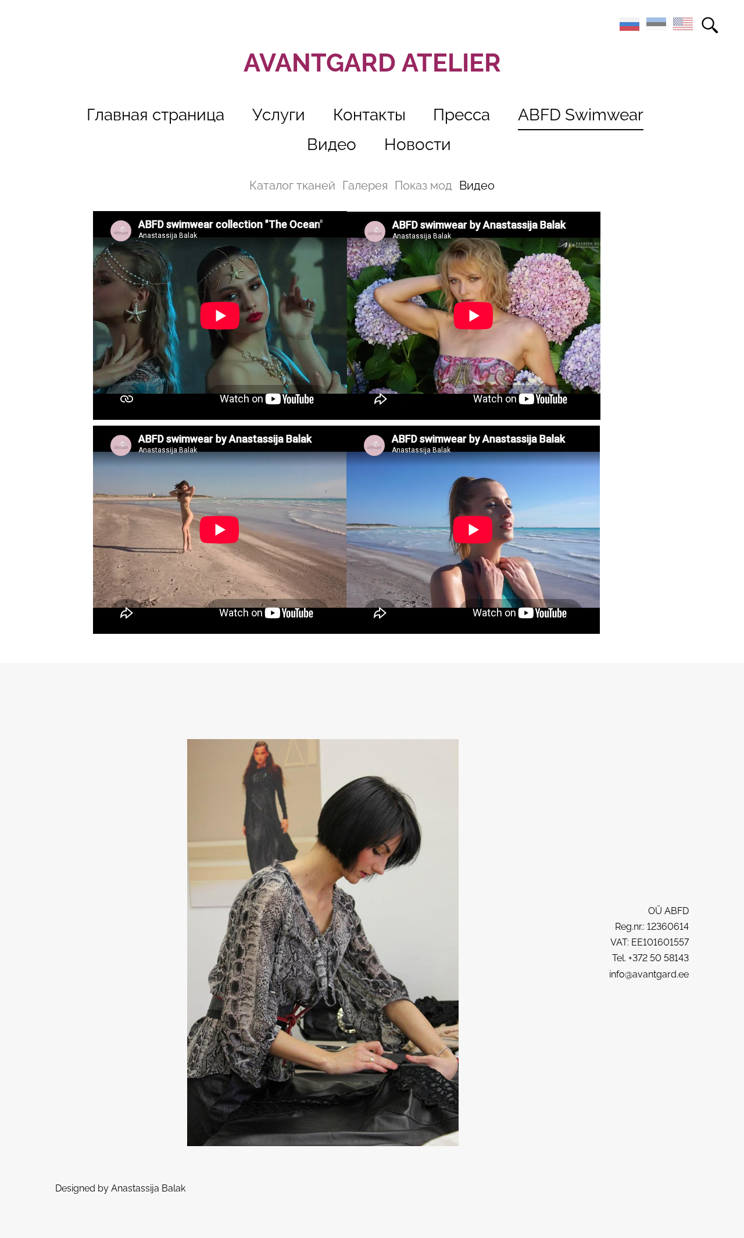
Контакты (369, 114)
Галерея (365, 185)
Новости (417, 144)
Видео (331, 144)
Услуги (278, 114)
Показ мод (423, 185)
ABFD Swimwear (580, 114)
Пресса (461, 114)
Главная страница (155, 114)
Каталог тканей (292, 185)
